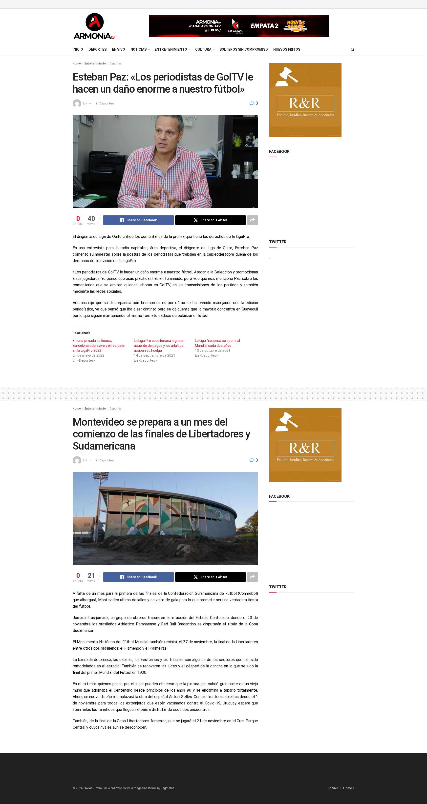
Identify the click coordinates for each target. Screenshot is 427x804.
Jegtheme (167, 788)
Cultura (203, 49)
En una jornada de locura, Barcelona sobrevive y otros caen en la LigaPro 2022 (99, 345)
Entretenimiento (171, 49)
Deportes (97, 49)
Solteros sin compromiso (243, 49)
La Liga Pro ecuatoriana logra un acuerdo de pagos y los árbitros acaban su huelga (159, 345)
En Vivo (118, 49)
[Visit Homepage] (94, 26)
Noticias (138, 49)
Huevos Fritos (286, 49)
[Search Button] (352, 49)
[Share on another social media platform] (252, 220)
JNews (88, 788)
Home (77, 63)
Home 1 (348, 788)
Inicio (78, 49)
